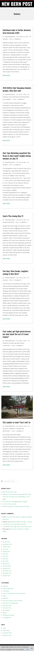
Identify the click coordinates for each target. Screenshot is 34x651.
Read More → (7, 75)
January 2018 (6, 568)
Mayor (4, 596)
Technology (6, 345)
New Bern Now (7, 605)
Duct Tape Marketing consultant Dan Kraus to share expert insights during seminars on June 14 (17, 155)
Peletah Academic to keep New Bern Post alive (16, 506)
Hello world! (22, 524)
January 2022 (6, 542)
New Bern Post (7, 608)
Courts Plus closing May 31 (13, 216)
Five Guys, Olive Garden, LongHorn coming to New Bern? (15, 272)
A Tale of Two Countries (9, 504)
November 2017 (7, 573)
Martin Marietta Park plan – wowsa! (22, 522)
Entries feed (6, 630)
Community (11, 428)
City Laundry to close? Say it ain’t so (16, 422)
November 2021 (7, 544)
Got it (27, 649)
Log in (4, 628)
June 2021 (5, 549)
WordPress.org (7, 635)
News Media (6, 610)
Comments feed (7, 633)
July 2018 (5, 554)
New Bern (15, 97)
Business (5, 39)
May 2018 (5, 559)
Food (10, 97)
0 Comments (16, 39)
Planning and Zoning (8, 615)
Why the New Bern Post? (10, 492)
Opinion (5, 612)
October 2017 (6, 575)
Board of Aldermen (8, 588)
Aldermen (5, 586)
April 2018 (5, 561)
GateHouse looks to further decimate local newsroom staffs (17, 31)
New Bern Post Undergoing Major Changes (15, 501)
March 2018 (6, 563)
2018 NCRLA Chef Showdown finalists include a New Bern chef (17, 89)
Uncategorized (7, 617)
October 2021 (6, 546)
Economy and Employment (16, 343)
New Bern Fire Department (10, 603)
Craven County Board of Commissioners (14, 593)
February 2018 (7, 566)
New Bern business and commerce (12, 600)
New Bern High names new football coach (20, 526)
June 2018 (5, 556)
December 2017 (7, 571)
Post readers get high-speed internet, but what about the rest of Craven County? (17, 334)
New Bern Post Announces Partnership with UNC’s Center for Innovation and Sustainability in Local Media (17, 496)
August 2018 (6, 551)
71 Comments (17, 280)
